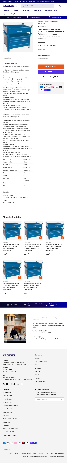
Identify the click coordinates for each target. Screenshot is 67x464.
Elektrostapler (41, 23)
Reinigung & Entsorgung (10, 435)
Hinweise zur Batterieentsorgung (57, 456)
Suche (10, 453)
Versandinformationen (26, 453)
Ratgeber (13, 14)
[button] (63, 6)
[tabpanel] (18, 132)
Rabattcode (38, 368)
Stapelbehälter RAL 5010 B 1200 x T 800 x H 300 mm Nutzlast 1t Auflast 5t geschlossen (11, 286)
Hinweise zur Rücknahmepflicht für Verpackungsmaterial (34, 456)
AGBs (34, 453)
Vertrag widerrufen (40, 381)
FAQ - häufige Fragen (41, 361)
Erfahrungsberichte (40, 365)
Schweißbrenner (7, 395)
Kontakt (16, 453)
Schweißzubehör (8, 409)
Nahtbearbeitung (7, 412)
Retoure (37, 374)
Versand (37, 371)
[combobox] (37, 6)
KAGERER (8, 449)
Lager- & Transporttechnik (51, 21)
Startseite (40, 21)
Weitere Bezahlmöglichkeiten (51, 77)
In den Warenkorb (51, 66)
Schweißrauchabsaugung (10, 405)
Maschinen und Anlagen (10, 418)
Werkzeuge (6, 415)
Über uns (37, 358)
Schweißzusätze (7, 399)
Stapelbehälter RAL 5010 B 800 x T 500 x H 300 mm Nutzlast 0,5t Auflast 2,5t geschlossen (32, 247)
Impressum (38, 378)
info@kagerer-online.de (9, 377)
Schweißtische (7, 402)
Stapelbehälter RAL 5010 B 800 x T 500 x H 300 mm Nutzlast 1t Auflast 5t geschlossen (11, 247)
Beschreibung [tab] (7, 58)
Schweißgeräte (7, 392)
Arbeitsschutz (6, 425)
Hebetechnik (6, 422)
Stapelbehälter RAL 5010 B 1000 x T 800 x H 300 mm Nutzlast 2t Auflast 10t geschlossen (54, 247)
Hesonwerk (42, 26)
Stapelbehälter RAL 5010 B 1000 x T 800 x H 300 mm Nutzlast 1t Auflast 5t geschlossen (32, 286)
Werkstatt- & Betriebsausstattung (12, 432)
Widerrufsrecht (49, 453)
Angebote (6, 14)
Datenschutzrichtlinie (59, 453)
